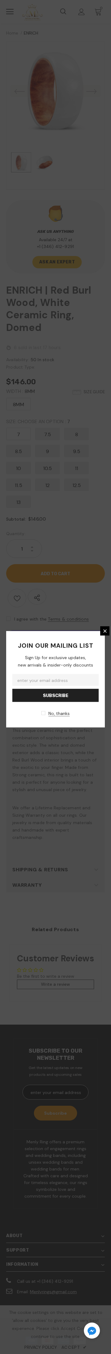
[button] (92, 1331)
